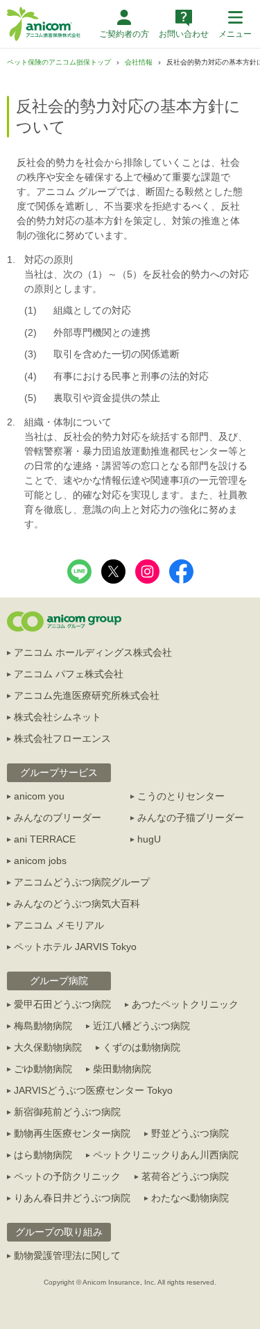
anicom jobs (40, 860)
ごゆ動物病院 (43, 1068)
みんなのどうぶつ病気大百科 (77, 903)
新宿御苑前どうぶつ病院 (67, 1111)
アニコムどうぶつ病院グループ (82, 882)
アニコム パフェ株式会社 (68, 673)
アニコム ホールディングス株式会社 (93, 652)
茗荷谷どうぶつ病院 (185, 1176)
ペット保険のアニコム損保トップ (59, 62)
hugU (149, 839)
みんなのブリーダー (57, 817)
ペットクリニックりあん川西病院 (166, 1154)
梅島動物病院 (43, 1025)
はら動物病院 (43, 1154)
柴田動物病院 (122, 1068)
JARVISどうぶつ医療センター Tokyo (93, 1090)
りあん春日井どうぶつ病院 (72, 1197)
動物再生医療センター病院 (72, 1133)
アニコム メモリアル (59, 925)
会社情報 (139, 62)
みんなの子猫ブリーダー (190, 817)
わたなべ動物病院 (190, 1197)
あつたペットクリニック (185, 1004)
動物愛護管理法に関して (67, 1255)
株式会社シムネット (57, 716)
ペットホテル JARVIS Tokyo (75, 946)
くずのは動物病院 (141, 1047)
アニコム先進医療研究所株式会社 (86, 695)
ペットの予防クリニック (67, 1176)
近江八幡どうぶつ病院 (141, 1025)
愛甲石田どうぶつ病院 (62, 1004)
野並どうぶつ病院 (190, 1133)
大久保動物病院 (48, 1047)
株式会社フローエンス (62, 738)
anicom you (39, 796)
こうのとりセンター (181, 796)
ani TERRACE (45, 839)
